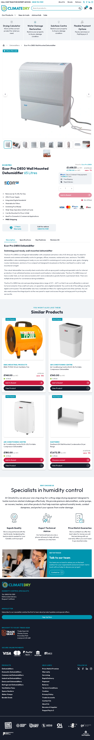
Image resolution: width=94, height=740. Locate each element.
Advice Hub (36, 15)
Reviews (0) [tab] (54, 240)
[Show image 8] (69, 145)
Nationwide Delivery (9, 597)
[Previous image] (5, 94)
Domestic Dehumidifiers (11, 672)
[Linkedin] (89, 2)
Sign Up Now (47, 617)
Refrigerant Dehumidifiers (12, 685)
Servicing (46, 675)
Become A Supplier (49, 707)
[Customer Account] (90, 8)
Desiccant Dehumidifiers (12, 682)
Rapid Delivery (48, 678)
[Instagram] (92, 2)
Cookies (45, 691)
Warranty (46, 672)
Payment (45, 682)
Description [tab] (10, 240)
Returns (45, 685)
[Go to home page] (3, 45)
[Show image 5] (43, 145)
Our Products (7, 15)
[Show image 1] (8, 145)
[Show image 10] (86, 145)
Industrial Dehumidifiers (11, 678)
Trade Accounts (48, 698)
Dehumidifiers (15, 45)
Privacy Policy (47, 694)
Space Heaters (8, 691)
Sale (45, 15)
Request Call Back (8, 599)
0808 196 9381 (37, 2)
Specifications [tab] (25, 240)
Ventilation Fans (8, 688)
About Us (62, 2)
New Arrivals (24, 15)
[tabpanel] (47, 269)
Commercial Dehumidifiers (13, 675)
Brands (70, 2)
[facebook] (87, 2)
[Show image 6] (51, 145)
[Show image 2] (16, 145)
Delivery (78, 2)
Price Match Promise (50, 669)
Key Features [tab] (41, 240)
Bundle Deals (7, 698)
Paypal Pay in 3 (48, 710)
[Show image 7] (60, 145)
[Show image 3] (25, 145)
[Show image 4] (34, 145)
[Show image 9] (77, 145)
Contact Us (46, 701)
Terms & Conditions (50, 688)
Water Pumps (7, 694)
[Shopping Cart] (85, 8)
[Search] (79, 8)
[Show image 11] (47, 153)
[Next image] (89, 94)
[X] (84, 2)
